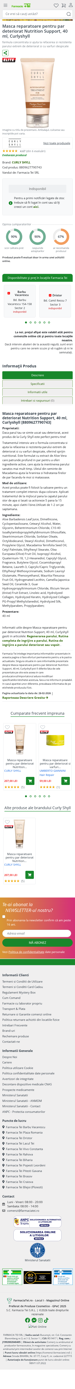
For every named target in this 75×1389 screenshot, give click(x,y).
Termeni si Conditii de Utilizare (22, 981)
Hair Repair (47, 775)
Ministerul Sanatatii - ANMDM (22, 1101)
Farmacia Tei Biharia (19, 1160)
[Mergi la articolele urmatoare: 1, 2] (26, 322)
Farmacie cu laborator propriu (22, 1003)
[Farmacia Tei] (21, 5)
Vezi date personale (33, 952)
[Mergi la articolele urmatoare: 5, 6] (35, 322)
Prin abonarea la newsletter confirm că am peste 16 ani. (39, 922)
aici (35, 207)
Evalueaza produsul (14, 155)
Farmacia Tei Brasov (19, 1176)
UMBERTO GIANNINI (53, 770)
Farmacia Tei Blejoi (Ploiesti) (24, 1187)
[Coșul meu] (63, 5)
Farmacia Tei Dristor (19, 1138)
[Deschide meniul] (5, 5)
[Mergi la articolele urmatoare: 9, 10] (44, 322)
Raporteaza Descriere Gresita (24, 697)
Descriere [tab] (37, 375)
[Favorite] (56, 5)
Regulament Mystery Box (19, 992)
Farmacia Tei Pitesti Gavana (24, 1171)
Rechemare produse (15, 1036)
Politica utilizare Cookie (17, 1068)
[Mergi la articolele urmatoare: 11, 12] (49, 322)
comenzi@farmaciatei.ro (23, 1210)
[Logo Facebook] (27, 1320)
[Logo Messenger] (34, 1320)
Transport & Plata (13, 1009)
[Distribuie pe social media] (5, 53)
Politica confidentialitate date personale (28, 1073)
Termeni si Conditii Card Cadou (22, 987)
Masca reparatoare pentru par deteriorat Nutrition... (20, 763)
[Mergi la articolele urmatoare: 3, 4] (30, 322)
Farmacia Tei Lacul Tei (20, 1143)
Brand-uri (8, 1031)
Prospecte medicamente (18, 1090)
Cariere (7, 1062)
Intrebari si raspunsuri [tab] (37, 400)
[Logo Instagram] (40, 1320)
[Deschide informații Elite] (8, 732)
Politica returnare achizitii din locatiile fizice (30, 1020)
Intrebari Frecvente (14, 1025)
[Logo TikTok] (46, 1320)
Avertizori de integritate (17, 1079)
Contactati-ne (11, 1041)
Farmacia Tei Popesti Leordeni (25, 1165)
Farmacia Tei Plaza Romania (24, 1132)
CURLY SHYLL (21, 162)
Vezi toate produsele (56, 143)
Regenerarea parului (42, 636)
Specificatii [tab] (38, 384)
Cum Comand (11, 998)
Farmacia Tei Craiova (19, 1182)
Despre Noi (9, 1057)
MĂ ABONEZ (37, 943)
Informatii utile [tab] (37, 392)
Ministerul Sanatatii (15, 1095)
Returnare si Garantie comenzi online (26, 1014)
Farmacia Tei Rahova (19, 1154)
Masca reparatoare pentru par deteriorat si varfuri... (55, 763)
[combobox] (37, 14)
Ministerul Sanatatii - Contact (21, 1106)
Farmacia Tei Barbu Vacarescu (25, 1127)
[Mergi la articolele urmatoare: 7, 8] (40, 322)
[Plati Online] (37, 1326)
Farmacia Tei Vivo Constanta (24, 1149)
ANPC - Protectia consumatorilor (23, 1112)
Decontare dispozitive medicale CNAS (27, 1084)
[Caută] (69, 13)
